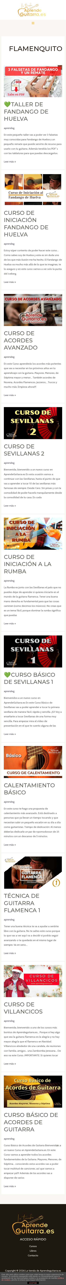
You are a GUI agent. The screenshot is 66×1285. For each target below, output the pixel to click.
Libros (33, 1250)
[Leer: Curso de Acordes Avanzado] (33, 309)
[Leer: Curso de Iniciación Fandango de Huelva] (33, 189)
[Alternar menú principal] (33, 23)
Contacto (33, 1255)
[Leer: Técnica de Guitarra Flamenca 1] (33, 872)
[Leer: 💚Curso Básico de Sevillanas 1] (33, 651)
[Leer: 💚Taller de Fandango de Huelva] (33, 80)
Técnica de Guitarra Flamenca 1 (22, 903)
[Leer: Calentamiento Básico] (33, 761)
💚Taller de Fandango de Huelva (26, 111)
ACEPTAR (33, 1283)
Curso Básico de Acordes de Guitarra (31, 1122)
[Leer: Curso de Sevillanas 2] (33, 422)
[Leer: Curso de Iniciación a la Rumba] (33, 533)
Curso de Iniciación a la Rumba (27, 564)
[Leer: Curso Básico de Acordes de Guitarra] (33, 1091)
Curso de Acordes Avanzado (21, 340)
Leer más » (10, 162)
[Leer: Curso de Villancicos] (33, 980)
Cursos (33, 1246)
